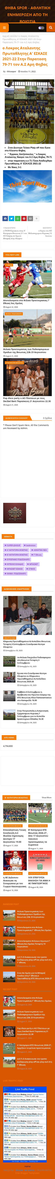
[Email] (30, 218)
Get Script (15, 1161)
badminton (30, 545)
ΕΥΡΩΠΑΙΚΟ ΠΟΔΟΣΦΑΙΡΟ (18, 559)
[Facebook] (5, 218)
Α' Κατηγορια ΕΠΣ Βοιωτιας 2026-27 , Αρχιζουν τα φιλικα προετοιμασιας (34, 1046)
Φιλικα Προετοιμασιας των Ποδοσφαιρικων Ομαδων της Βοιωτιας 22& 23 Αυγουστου (26, 351)
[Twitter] (11, 218)
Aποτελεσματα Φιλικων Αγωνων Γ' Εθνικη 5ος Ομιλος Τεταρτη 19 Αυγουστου (33, 944)
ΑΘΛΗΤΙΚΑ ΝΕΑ (40, 550)
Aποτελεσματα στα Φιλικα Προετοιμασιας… (20, 1149)
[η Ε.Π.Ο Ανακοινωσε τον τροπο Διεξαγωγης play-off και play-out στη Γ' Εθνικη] (9, 961)
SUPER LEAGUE (13, 545)
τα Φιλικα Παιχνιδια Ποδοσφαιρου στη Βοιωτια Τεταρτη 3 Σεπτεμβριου (34, 660)
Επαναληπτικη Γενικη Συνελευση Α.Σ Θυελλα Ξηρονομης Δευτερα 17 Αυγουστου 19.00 (14, 835)
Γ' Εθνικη (37, 554)
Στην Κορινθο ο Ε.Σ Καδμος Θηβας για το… (21, 1109)
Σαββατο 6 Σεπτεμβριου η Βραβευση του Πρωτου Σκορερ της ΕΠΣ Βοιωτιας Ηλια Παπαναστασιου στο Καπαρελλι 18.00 (34, 696)
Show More (46, 797)
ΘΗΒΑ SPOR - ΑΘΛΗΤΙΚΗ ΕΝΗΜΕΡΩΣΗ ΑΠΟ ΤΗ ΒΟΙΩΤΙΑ (27, 14)
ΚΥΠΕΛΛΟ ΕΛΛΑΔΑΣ (15, 564)
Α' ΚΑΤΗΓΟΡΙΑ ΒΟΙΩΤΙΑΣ (17, 550)
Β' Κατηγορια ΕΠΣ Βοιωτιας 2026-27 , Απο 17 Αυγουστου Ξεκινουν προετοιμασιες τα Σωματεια (38, 837)
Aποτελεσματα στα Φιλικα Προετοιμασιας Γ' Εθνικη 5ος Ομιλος (26, 302)
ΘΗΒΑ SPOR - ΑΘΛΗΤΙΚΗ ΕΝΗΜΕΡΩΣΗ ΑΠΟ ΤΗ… (23, 1100)
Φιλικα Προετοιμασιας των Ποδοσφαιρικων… (21, 1157)
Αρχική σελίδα (9, 36)
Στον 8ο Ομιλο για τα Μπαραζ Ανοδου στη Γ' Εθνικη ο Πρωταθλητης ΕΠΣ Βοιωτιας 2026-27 (34, 976)
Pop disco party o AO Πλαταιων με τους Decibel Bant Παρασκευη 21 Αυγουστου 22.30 (27, 400)
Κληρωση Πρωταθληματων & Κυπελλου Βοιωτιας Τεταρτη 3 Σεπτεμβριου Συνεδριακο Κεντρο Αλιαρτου (26, 644)
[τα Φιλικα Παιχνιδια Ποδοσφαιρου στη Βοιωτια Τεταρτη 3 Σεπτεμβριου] (9, 661)
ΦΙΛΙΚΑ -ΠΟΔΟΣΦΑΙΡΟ (16, 573)
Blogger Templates (25, 1170)
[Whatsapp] (17, 218)
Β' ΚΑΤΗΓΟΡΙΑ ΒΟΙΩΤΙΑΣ (17, 554)
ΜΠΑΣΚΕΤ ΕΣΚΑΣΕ (15, 569)
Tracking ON (33, 1161)
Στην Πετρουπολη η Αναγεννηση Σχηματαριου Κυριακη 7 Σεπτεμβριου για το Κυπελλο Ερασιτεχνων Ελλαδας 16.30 (32, 714)
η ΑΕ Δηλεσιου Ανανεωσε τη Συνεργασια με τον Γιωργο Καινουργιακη (14, 882)
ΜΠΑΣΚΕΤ (33, 564)
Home (28, 1166)
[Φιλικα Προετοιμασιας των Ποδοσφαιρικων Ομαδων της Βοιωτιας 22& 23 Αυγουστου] (9, 915)
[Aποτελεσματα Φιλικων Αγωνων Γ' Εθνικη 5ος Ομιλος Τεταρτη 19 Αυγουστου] (9, 945)
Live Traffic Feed (24, 1089)
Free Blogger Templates (27, 1173)
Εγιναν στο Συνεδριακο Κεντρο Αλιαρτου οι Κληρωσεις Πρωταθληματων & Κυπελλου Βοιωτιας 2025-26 (32, 677)
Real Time (24, 1161)
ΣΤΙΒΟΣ (32, 569)
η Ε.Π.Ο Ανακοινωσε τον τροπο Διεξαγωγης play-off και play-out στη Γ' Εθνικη (34, 960)
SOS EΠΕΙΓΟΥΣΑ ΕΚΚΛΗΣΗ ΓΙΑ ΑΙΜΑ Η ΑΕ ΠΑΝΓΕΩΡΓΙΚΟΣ (39, 880)
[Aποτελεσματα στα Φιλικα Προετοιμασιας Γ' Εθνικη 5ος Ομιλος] (9, 931)
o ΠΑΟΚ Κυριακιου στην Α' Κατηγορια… (21, 1122)
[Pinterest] (24, 218)
